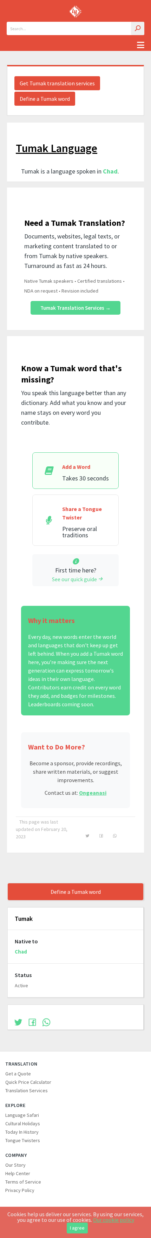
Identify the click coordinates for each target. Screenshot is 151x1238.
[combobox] (75, 28)
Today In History (22, 1132)
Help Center (17, 1173)
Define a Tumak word (45, 98)
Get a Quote (18, 1073)
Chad (110, 171)
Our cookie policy (113, 1219)
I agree (77, 1228)
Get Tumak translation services (57, 83)
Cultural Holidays (22, 1123)
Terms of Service (23, 1182)
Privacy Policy (19, 1190)
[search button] (137, 28)
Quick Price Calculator (28, 1082)
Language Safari (22, 1115)
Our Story (15, 1165)
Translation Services (26, 1090)
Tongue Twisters (22, 1140)
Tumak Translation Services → (75, 307)
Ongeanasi (92, 792)
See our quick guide (74, 579)
